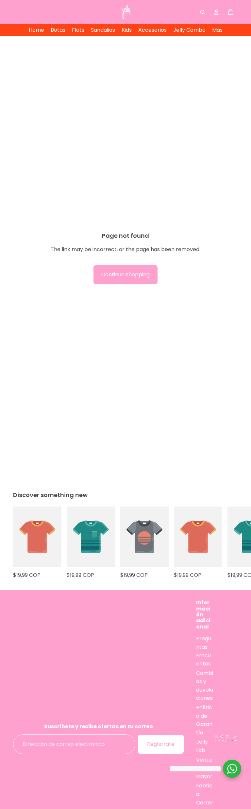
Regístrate (161, 744)
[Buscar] (202, 12)
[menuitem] (217, 30)
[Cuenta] (216, 12)
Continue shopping (125, 274)
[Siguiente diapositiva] (231, 543)
